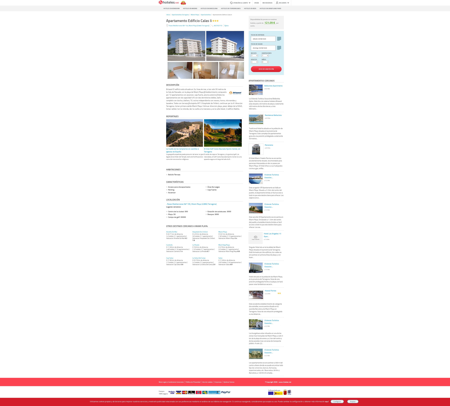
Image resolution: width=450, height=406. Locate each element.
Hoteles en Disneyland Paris (270, 8)
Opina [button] (226, 25)
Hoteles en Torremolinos (231, 8)
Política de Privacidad (193, 382)
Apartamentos (206, 15)
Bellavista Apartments (273, 85)
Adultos (254, 59)
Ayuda (256, 3)
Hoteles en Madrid (190, 8)
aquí (327, 401)
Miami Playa (195, 15)
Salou (220, 258)
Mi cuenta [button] (282, 3)
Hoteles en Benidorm (171, 8)
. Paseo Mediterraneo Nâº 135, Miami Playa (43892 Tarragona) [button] (191, 204)
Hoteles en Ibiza (250, 8)
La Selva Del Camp (198, 258)
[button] (225, 203)
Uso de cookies (207, 382)
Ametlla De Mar (171, 232)
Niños (264, 59)
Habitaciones (267, 53)
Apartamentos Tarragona (180, 15)
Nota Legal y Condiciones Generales (171, 382)
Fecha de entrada (257, 35)
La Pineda (195, 245)
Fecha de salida (256, 44)
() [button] (189, 25)
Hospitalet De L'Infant (200, 232)
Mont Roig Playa (224, 245)
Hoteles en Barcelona (209, 8)
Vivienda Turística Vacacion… (271, 176)
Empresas (218, 382)
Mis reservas (267, 3)
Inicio (168, 15)
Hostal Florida (270, 290)
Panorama (269, 145)
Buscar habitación (266, 69)
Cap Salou (169, 258)
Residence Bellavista (273, 115)
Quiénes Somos (228, 382)
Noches (254, 53)
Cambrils (169, 245)
